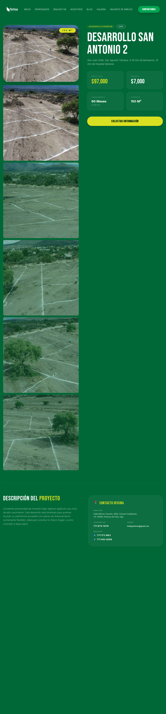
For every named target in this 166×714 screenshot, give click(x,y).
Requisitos (59, 9)
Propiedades (42, 9)
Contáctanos (149, 9)
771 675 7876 (101, 526)
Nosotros (77, 9)
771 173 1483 (104, 535)
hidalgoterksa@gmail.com (138, 526)
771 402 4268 (104, 539)
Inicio (27, 9)
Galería (101, 9)
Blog (90, 9)
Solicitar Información (125, 121)
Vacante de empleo (121, 9)
